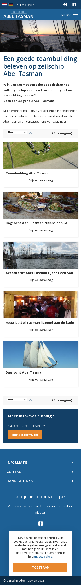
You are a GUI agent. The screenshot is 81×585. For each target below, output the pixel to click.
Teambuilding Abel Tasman (28, 173)
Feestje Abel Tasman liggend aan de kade (40, 323)
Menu (66, 14)
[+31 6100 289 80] (56, 4)
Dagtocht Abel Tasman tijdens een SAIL (38, 223)
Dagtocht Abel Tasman (24, 372)
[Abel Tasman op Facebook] (40, 526)
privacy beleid (42, 556)
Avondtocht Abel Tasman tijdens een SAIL (40, 273)
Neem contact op (30, 5)
